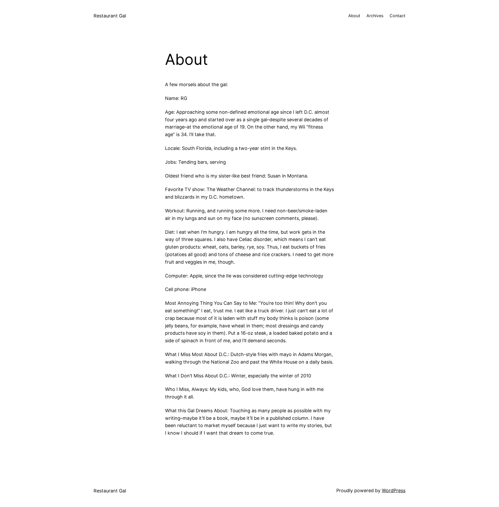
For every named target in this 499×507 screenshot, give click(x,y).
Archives (374, 15)
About (354, 15)
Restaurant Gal (110, 15)
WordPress (393, 490)
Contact (397, 15)
